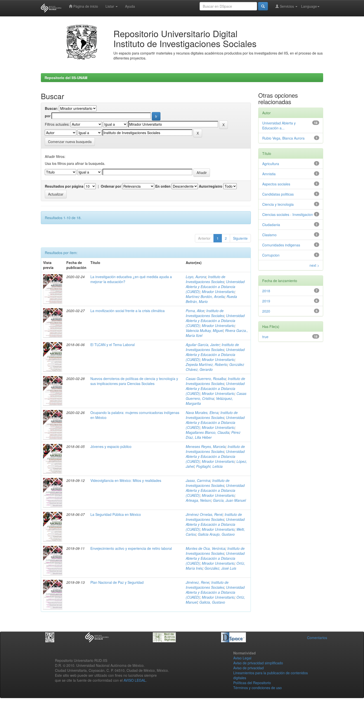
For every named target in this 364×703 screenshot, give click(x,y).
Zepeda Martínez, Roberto (206, 364)
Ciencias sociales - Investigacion (287, 214)
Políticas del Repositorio (252, 682)
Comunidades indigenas (281, 244)
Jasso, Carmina (198, 480)
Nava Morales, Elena (202, 412)
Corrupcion (271, 255)
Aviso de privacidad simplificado (258, 662)
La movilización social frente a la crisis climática (127, 310)
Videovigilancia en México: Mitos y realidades (125, 480)
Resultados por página (64, 186)
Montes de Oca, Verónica (205, 548)
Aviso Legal (242, 657)
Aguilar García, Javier (203, 344)
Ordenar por (111, 186)
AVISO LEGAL (135, 680)
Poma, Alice (195, 310)
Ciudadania (271, 224)
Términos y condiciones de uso (257, 687)
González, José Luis (220, 568)
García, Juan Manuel (229, 500)
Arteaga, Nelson (198, 500)
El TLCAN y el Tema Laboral (112, 344)
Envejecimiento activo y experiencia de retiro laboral (131, 548)
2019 (266, 300)
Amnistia (269, 173)
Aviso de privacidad (248, 667)
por (48, 115)
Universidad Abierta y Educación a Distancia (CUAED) (215, 286)
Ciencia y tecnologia (278, 204)
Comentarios (317, 637)
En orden (163, 186)
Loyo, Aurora (196, 276)
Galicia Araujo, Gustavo (216, 534)
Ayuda (130, 6)
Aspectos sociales (276, 183)
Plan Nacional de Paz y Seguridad (117, 582)
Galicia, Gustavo (212, 602)
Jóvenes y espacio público (110, 446)
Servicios (287, 6)
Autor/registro (210, 186)
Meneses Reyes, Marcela (206, 446)
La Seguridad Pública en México (115, 514)
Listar (110, 6)
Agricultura (270, 163)
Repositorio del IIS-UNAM (66, 77)
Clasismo (269, 234)
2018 (266, 290)
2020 (266, 311)
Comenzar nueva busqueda (70, 141)
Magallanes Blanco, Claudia (207, 432)
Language (309, 6)
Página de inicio (85, 6)
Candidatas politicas (278, 194)
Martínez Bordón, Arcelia (205, 296)
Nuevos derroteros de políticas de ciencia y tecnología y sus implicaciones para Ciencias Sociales (134, 381)
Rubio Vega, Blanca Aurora (283, 138)
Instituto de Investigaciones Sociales (205, 279)
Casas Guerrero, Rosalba (206, 378)
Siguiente (240, 238)
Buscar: (51, 108)
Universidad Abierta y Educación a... (279, 125)
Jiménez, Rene (197, 582)
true (265, 336)
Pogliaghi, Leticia (209, 466)
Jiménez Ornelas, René (204, 514)
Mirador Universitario (218, 291)
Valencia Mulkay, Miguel (204, 330)
